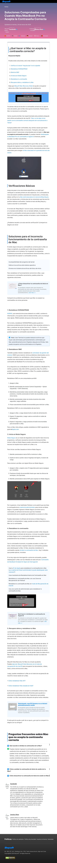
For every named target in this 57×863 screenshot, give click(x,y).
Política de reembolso (18, 839)
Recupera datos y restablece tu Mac (22, 82)
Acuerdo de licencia (42, 839)
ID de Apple (16, 568)
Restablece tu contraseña (19, 79)
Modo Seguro (11, 438)
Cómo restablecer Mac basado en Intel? (20, 686)
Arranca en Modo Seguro (18, 75)
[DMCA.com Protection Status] (10, 856)
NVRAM (9, 313)
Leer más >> (32, 292)
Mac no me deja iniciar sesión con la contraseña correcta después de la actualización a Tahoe (27, 120)
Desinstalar (51, 839)
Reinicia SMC (15, 72)
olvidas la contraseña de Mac (29, 550)
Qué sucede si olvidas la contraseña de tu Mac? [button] (25, 746)
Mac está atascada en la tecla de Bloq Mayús (34, 197)
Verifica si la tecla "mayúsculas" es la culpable (25, 65)
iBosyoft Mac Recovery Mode (23, 86)
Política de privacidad (30, 839)
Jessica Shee (38, 29)
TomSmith (12, 29)
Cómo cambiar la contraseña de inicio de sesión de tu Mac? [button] (26, 770)
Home (6, 7)
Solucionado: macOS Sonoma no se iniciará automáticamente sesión (32, 704)
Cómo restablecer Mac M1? (17, 681)
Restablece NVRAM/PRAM (19, 69)
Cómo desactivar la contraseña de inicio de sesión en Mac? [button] (29, 776)
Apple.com (15, 429)
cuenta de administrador (27, 507)
